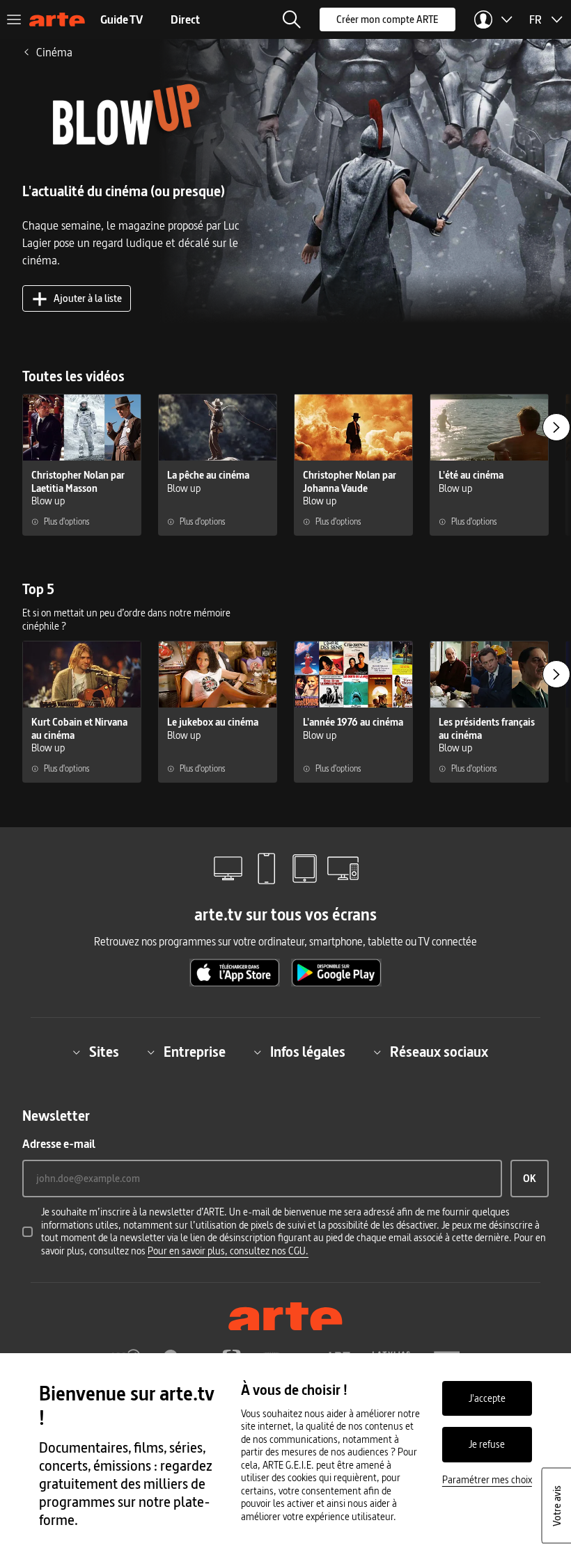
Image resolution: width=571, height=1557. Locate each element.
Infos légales (307, 1052)
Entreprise (195, 1052)
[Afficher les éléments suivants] (556, 427)
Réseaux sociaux (439, 1052)
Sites (104, 1052)
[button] (291, 19)
